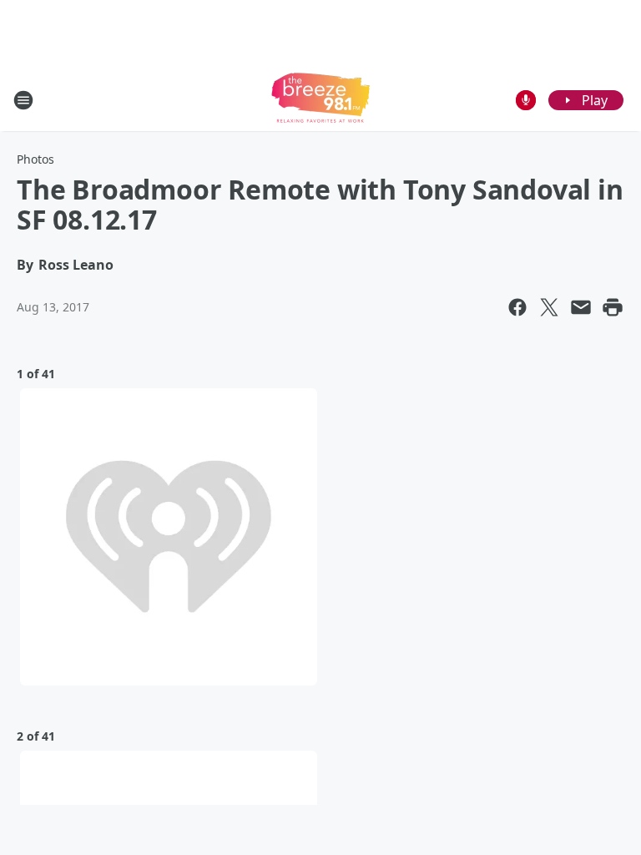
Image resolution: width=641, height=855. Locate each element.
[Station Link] (320, 100)
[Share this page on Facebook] (517, 307)
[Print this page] (612, 307)
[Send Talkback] (526, 100)
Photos (35, 159)
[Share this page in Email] (581, 307)
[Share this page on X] (549, 307)
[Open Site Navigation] (23, 100)
